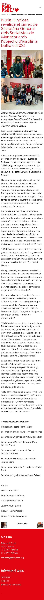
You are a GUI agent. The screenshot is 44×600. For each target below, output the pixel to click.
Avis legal (5, 577)
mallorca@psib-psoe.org (12, 558)
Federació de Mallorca (19, 14)
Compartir (22, 524)
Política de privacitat (11, 585)
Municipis (31, 14)
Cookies (5, 581)
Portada (39, 14)
